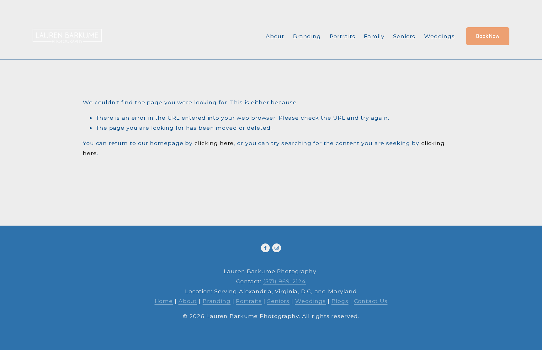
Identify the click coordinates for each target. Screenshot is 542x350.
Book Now (487, 36)
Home (164, 301)
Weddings (439, 36)
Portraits (342, 36)
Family (374, 36)
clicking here (214, 143)
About (275, 36)
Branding (307, 36)
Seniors (404, 36)
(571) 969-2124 (284, 281)
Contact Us (371, 301)
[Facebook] (265, 247)
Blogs (340, 301)
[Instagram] (276, 247)
